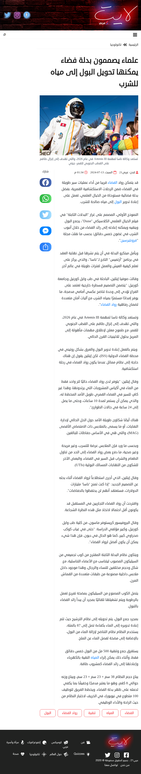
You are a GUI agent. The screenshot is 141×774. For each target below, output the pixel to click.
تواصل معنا (111, 765)
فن (83, 742)
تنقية (91, 713)
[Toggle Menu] (135, 34)
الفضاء (112, 182)
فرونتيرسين (129, 240)
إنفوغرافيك (34, 742)
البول (118, 201)
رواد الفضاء (109, 304)
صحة (16, 754)
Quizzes (79, 754)
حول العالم (56, 754)
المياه (95, 657)
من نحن (124, 765)
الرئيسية (133, 45)
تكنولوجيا (115, 45)
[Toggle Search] (4, 34)
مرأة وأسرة (13, 742)
